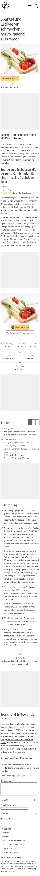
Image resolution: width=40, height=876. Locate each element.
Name (4, 800)
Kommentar (6, 781)
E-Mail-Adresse (8, 805)
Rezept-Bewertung (7, 776)
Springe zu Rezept (10, 78)
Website (4, 813)
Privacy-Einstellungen (12, 844)
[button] (2, 192)
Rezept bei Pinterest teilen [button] (21, 333)
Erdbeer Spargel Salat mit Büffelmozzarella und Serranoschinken (17, 730)
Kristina (13, 84)
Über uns (6, 836)
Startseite (6, 828)
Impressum (7, 848)
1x (30, 422)
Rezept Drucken (21, 327)
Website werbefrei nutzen (13, 840)
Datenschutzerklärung (12, 852)
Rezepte (6, 832)
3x (37, 422)
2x (33, 422)
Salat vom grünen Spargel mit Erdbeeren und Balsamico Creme (17, 739)
